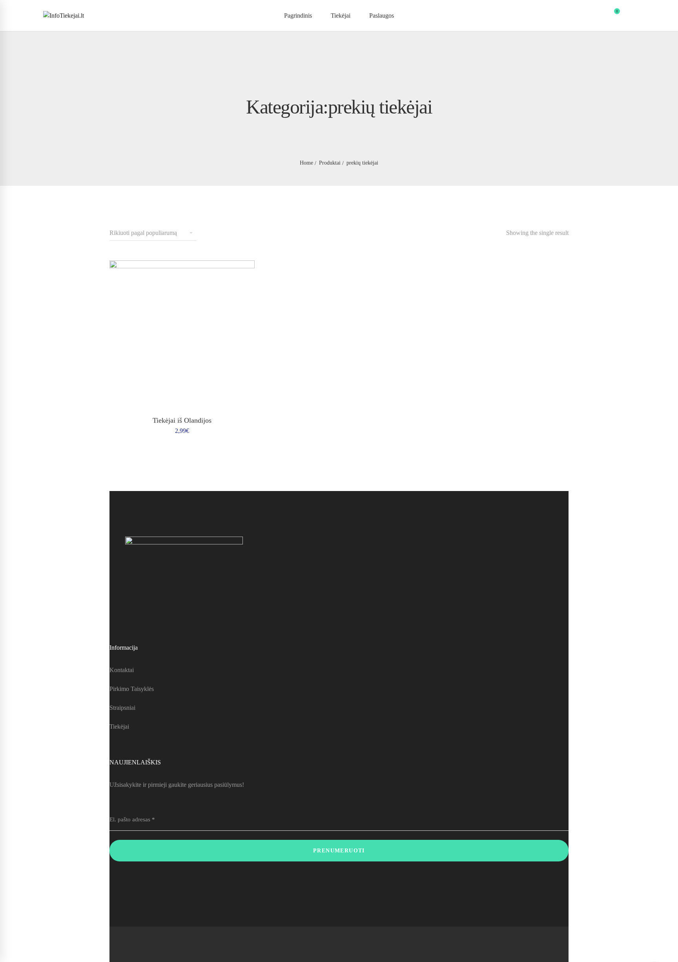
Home (306, 163)
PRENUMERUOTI (339, 851)
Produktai (330, 163)
